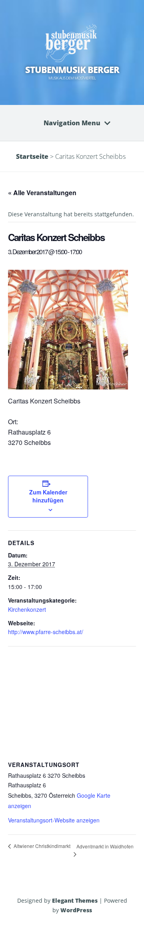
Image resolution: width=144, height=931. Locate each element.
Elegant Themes (75, 900)
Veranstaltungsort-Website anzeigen (54, 820)
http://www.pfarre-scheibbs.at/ (45, 632)
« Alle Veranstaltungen (42, 192)
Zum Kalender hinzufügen (48, 496)
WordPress (76, 910)
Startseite (32, 156)
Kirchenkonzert (27, 609)
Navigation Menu (72, 123)
